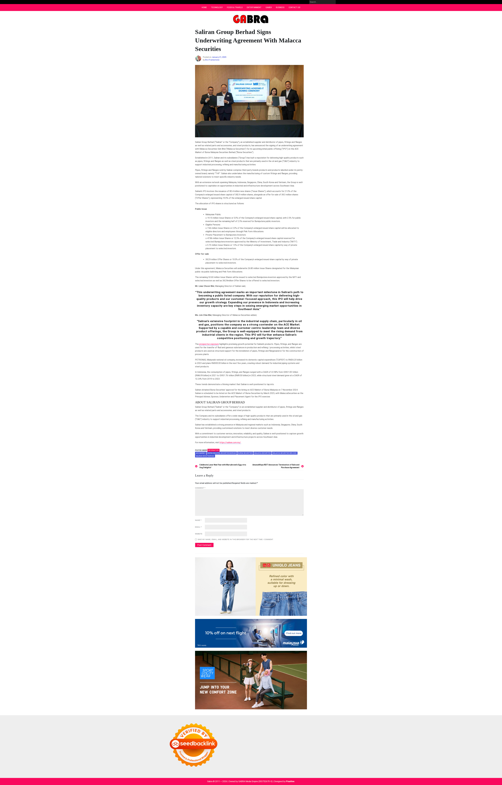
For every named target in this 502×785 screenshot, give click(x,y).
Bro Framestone (212, 60)
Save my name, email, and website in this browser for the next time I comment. (236, 539)
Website (198, 534)
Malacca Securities (262, 453)
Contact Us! (294, 7)
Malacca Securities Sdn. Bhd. (285, 453)
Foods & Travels (235, 7)
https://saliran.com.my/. (230, 442)
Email (198, 527)
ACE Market (201, 453)
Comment (200, 488)
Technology (217, 7)
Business (280, 7)
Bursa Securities (245, 453)
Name (198, 520)
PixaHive (290, 781)
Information (213, 450)
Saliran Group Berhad (205, 456)
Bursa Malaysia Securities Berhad (222, 453)
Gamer (269, 7)
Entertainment (254, 7)
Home (204, 7)
